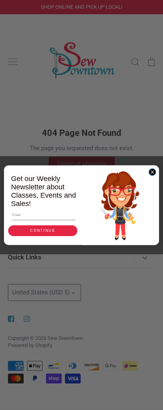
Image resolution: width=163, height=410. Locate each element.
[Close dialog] (152, 171)
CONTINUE (42, 231)
